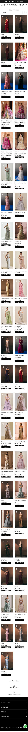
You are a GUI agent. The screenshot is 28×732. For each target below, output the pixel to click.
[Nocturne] (7, 375)
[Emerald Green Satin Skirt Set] (21, 82)
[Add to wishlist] (3, 18)
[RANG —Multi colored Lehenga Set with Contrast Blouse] (7, 111)
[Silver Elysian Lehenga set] (21, 491)
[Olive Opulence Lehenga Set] (21, 232)
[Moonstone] (7, 346)
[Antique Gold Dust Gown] (21, 432)
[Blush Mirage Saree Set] (21, 262)
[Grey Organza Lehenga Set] (21, 53)
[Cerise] (7, 577)
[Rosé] (7, 634)
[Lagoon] (7, 662)
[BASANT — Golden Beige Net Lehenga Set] (21, 143)
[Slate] (7, 491)
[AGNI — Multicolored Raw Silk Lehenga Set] (21, 111)
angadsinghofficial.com (8, 729)
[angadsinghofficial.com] (12, 6)
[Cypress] (21, 550)
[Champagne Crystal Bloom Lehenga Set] (7, 432)
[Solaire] (21, 520)
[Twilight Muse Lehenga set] (7, 403)
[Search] (5, 6)
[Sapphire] (21, 25)
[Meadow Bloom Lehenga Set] (7, 605)
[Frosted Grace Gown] (7, 232)
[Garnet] (7, 53)
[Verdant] (7, 550)
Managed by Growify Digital (18, 729)
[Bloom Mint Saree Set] (7, 174)
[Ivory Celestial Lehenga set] (7, 462)
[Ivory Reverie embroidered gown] (21, 317)
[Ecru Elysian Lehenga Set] (21, 605)
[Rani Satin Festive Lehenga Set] (21, 346)
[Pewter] (21, 634)
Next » (17, 682)
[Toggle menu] (1, 6)
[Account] (23, 6)
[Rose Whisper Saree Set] (21, 289)
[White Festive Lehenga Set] (21, 174)
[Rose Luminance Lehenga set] (21, 403)
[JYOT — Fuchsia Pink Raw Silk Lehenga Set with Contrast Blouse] (7, 143)
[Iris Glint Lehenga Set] (21, 203)
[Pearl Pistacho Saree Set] (7, 317)
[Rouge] (7, 25)
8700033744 (15, 3)
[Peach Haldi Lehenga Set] (7, 203)
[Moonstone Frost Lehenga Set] (7, 520)
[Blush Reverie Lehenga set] (21, 462)
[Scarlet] (21, 577)
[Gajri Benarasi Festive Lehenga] (7, 82)
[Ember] (21, 375)
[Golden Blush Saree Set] (7, 289)
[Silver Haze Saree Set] (7, 262)
